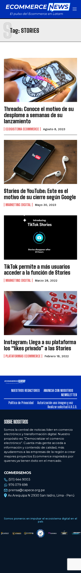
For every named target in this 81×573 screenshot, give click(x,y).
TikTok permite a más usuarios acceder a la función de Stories (37, 269)
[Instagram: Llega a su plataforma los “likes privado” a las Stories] (40, 313)
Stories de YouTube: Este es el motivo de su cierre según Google (40, 194)
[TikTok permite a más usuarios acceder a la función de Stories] (40, 237)
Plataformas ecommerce (23, 356)
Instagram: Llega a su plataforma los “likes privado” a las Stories (40, 345)
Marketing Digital (18, 204)
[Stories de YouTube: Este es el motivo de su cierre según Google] (40, 162)
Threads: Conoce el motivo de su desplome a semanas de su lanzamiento (39, 115)
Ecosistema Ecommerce (22, 129)
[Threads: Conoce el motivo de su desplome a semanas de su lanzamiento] (40, 80)
